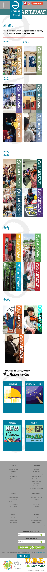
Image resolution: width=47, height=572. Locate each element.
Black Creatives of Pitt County (36, 525)
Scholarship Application (36, 488)
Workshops (36, 471)
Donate (13, 517)
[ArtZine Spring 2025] (33, 61)
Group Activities (36, 481)
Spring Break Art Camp (36, 474)
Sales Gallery (13, 499)
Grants (34, 422)
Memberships (13, 522)
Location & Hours (13, 469)
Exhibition (12, 384)
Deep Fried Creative (40, 552)
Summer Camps (36, 476)
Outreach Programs (36, 497)
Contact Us (13, 476)
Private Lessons (36, 478)
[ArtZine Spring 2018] (33, 320)
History (13, 471)
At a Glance (13, 506)
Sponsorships (13, 520)
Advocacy (36, 499)
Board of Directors (13, 474)
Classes (12, 422)
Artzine (36, 509)
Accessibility (13, 478)
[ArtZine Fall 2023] (12, 128)
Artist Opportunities (34, 384)
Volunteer (13, 525)
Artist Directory (36, 522)
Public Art (36, 502)
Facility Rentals (13, 502)
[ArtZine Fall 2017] (14, 349)
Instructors (36, 486)
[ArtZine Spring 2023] (33, 128)
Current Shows (13, 497)
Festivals (36, 506)
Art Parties (36, 483)
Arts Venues (36, 504)
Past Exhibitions (13, 504)
